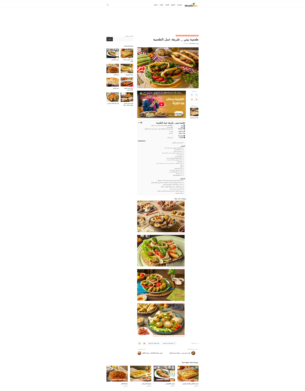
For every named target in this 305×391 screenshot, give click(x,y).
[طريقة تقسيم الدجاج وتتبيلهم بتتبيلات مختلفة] (127, 97)
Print (139, 122)
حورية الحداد (190, 35)
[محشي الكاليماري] (112, 53)
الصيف (195, 379)
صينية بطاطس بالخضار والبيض (190, 383)
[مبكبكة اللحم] (112, 68)
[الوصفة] (191, 4)
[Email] (192, 99)
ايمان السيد (185, 379)
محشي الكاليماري (115, 59)
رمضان (185, 35)
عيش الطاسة (116, 88)
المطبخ (196, 35)
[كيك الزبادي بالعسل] (194, 112)
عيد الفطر (166, 379)
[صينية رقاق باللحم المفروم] (112, 97)
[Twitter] (192, 95)
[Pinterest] (196, 99)
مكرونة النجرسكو (129, 74)
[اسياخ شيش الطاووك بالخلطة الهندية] (127, 82)
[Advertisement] (152, 19)
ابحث (109, 39)
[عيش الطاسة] (112, 82)
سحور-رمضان (179, 35)
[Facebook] (196, 95)
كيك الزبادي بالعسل (194, 117)
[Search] (107, 4)
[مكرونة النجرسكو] (127, 68)
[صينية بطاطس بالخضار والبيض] (127, 53)
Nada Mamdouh (192, 43)
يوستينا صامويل (160, 379)
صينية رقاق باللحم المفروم (113, 103)
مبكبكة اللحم (116, 74)
